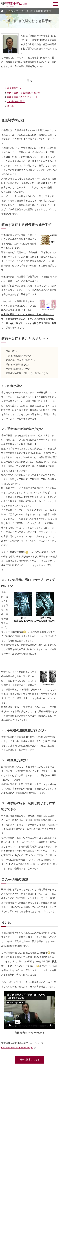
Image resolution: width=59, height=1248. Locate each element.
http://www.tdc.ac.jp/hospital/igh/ (17, 1047)
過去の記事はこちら (29, 1059)
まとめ (10, 106)
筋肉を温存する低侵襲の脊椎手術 (23, 92)
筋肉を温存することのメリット (22, 97)
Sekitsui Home (2, 11)
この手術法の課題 (16, 101)
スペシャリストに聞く (17, 11)
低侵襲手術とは (14, 88)
